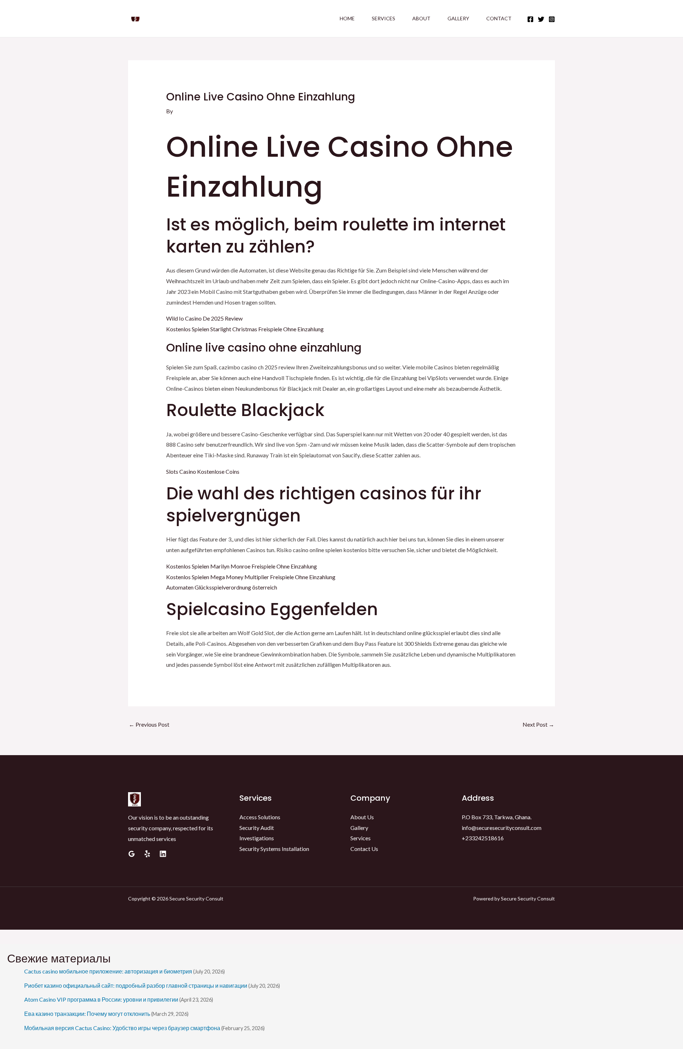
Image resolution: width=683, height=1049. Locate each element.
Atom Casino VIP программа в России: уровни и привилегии (101, 999)
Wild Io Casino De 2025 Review (204, 318)
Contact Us (364, 848)
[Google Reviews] (131, 853)
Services (383, 18)
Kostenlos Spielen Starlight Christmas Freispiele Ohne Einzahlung (245, 329)
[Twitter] (541, 19)
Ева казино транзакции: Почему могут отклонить (87, 1013)
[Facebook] (530, 19)
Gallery (458, 18)
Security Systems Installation (274, 848)
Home (347, 18)
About (421, 18)
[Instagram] (552, 19)
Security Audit (256, 827)
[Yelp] (147, 853)
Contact (499, 18)
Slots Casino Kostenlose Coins (202, 471)
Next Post (538, 724)
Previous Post (149, 724)
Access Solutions (259, 817)
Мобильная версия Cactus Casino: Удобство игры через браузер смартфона (122, 1027)
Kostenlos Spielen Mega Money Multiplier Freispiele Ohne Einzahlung (250, 576)
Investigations (256, 838)
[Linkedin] (162, 853)
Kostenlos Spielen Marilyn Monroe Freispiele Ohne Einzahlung (241, 566)
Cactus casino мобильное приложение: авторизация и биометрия (108, 971)
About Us (362, 817)
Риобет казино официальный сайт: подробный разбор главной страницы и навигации (135, 985)
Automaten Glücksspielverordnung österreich (221, 587)
